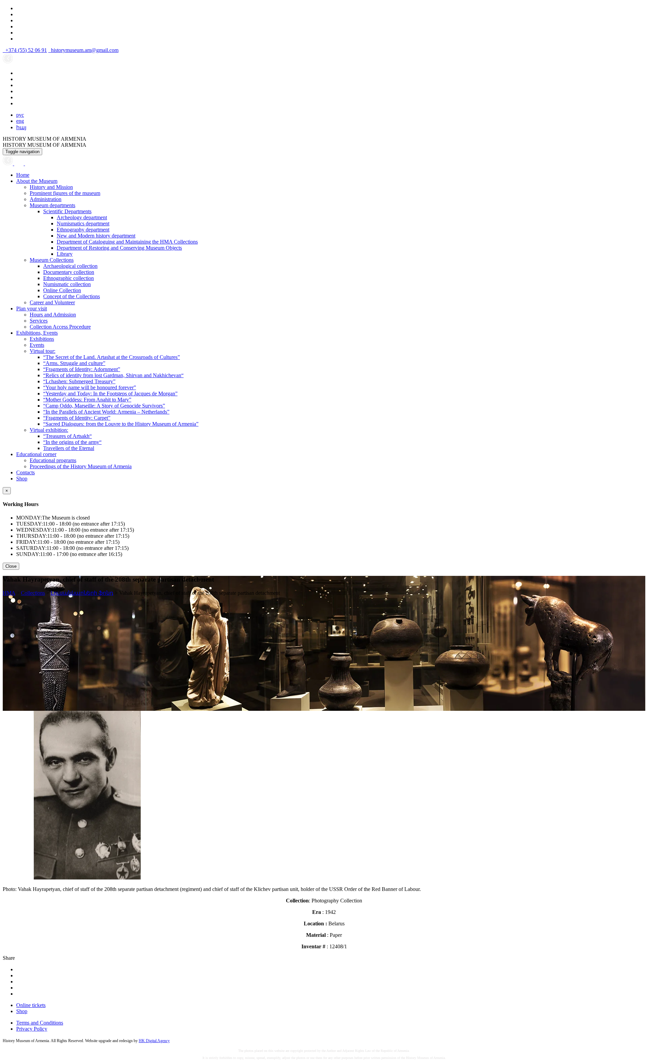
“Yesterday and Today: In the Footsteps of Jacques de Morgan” (110, 393)
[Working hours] (8, 163)
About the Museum (36, 181)
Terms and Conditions (39, 1023)
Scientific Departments (67, 211)
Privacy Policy (31, 1029)
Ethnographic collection (68, 278)
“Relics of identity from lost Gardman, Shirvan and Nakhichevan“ (113, 375)
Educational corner (36, 454)
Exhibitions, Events (37, 333)
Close (11, 566)
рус (20, 115)
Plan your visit (31, 308)
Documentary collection (68, 272)
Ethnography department (83, 229)
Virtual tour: (42, 351)
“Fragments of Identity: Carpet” (76, 418)
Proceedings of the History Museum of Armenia (81, 466)
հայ (21, 127)
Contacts (25, 472)
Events (37, 345)
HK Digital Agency (154, 1040)
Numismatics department (83, 223)
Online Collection (62, 290)
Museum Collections (52, 260)
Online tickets (31, 1005)
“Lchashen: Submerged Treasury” (79, 381)
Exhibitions (42, 339)
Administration (45, 199)
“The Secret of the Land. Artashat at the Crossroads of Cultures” (111, 357)
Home (22, 175)
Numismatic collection (67, 284)
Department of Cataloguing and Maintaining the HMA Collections (127, 242)
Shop (21, 478)
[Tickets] (28, 163)
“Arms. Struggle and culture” (74, 363)
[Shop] (19, 163)
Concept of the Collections (71, 296)
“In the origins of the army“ (72, 442)
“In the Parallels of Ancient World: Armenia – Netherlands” (106, 412)
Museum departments (52, 205)
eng (20, 121)
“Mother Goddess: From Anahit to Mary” (87, 399)
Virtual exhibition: (49, 430)
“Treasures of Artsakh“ (67, 436)
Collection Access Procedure (60, 327)
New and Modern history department (96, 236)
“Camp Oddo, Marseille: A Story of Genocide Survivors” (104, 406)
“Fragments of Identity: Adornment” (81, 369)
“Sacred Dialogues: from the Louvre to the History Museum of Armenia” (120, 424)
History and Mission (51, 187)
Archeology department (82, 217)
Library (65, 254)
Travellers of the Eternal (68, 448)
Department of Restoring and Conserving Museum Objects (119, 248)
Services (39, 321)
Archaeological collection (70, 266)
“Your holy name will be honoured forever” (89, 387)
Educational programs (53, 460)
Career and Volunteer (52, 302)
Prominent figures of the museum (65, 193)
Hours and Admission (53, 314)
